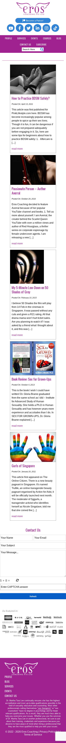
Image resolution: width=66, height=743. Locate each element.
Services (21, 38)
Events (34, 38)
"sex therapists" (44, 708)
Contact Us (25, 44)
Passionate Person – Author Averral (29, 191)
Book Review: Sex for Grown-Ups (31, 379)
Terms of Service (33, 734)
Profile (8, 38)
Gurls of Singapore (23, 465)
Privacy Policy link (50, 731)
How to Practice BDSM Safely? (31, 98)
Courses (47, 38)
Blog (58, 38)
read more (17, 148)
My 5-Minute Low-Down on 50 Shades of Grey (30, 289)
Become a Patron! (34, 20)
